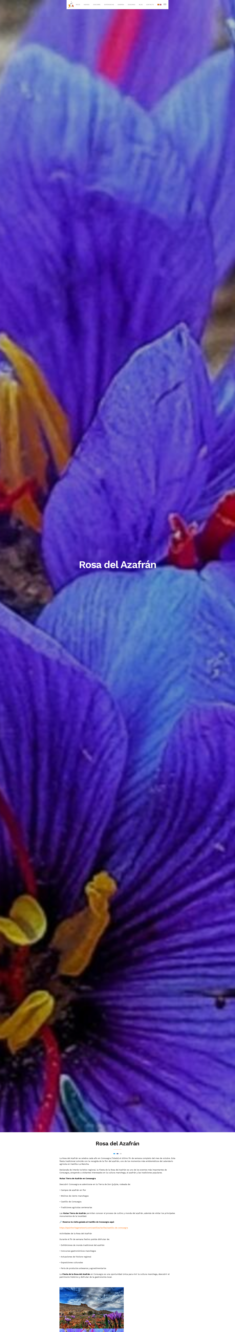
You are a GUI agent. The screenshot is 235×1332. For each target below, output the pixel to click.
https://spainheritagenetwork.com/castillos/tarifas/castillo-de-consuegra (93, 1228)
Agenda (86, 4)
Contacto (150, 4)
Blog (141, 4)
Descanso (131, 4)
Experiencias (109, 4)
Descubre (96, 4)
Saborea (121, 4)
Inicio (78, 4)
